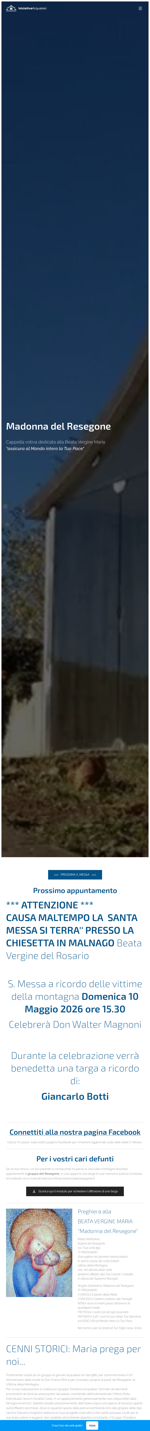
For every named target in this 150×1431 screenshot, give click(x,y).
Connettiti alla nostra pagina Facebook (75, 1131)
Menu (140, 8)
